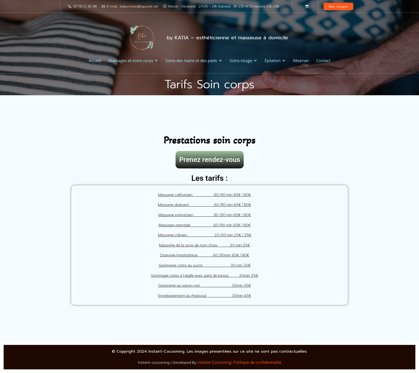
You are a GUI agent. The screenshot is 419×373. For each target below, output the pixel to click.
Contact (323, 60)
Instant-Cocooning (214, 362)
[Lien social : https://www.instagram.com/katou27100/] (307, 6)
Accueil (95, 60)
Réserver (301, 60)
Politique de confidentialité (257, 362)
